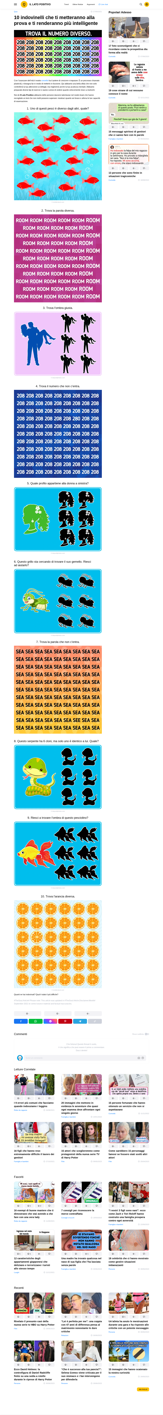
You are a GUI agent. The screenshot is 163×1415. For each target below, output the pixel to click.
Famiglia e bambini (116, 139)
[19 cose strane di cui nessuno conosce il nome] (129, 73)
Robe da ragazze (20, 1110)
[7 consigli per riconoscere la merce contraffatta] (81, 1193)
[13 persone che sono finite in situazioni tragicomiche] (129, 155)
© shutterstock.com (58, 202)
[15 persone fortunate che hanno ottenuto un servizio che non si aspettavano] (129, 1085)
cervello (45, 81)
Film (63, 1161)
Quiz (15, 12)
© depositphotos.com (58, 378)
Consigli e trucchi (67, 1218)
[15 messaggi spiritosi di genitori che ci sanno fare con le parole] (129, 114)
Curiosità (112, 56)
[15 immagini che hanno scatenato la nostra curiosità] (129, 1351)
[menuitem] (66, 4)
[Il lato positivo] (36, 4)
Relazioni (64, 1335)
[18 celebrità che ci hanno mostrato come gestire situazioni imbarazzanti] (129, 1240)
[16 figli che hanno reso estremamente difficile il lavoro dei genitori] (34, 1133)
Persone (112, 1269)
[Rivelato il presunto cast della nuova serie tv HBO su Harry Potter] (34, 1303)
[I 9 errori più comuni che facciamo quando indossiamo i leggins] (34, 1085)
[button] (27, 1013)
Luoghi (16, 1272)
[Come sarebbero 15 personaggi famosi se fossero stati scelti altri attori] (129, 1133)
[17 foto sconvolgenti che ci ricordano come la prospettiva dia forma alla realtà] (129, 28)
